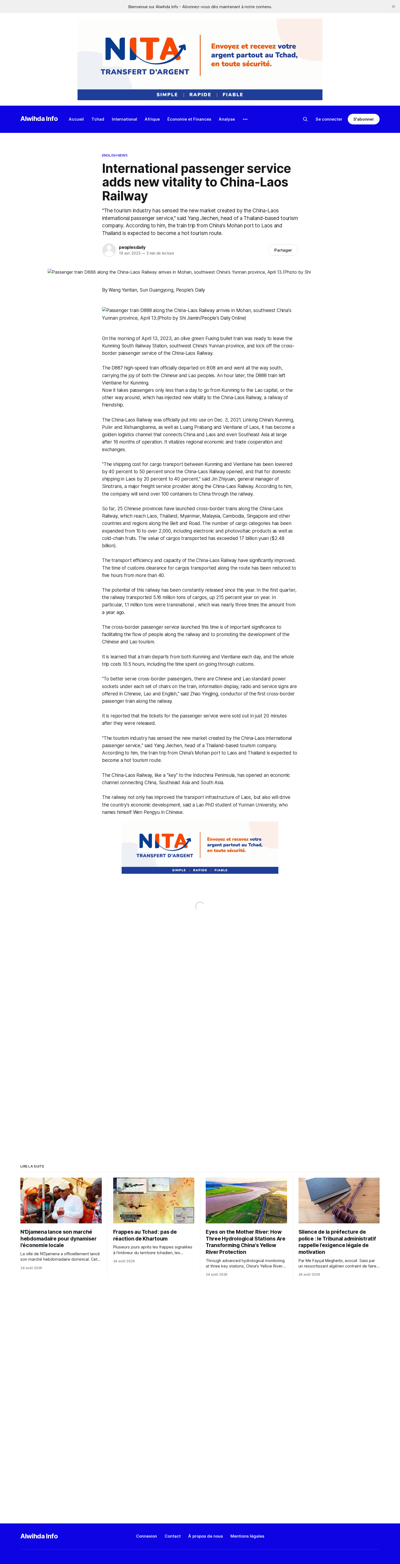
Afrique (152, 119)
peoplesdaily (132, 247)
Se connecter (329, 119)
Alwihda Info (39, 119)
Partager (283, 250)
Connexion (146, 1536)
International (124, 119)
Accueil (76, 119)
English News (115, 155)
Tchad (97, 119)
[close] (393, 6)
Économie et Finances (189, 119)
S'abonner (363, 119)
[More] (245, 119)
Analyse (227, 119)
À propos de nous (205, 1536)
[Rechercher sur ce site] (305, 119)
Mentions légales (247, 1536)
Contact (173, 1536)
